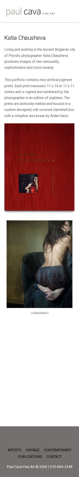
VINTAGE (33, 450)
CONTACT (53, 457)
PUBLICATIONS (30, 457)
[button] (2, 269)
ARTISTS (14, 450)
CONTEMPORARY (57, 450)
